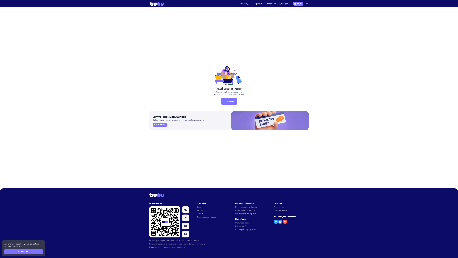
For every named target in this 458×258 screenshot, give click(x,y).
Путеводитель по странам (245, 214)
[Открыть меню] (307, 3)
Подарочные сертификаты (246, 207)
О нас (199, 207)
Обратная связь (280, 210)
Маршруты (258, 4)
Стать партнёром (242, 223)
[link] (160, 125)
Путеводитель (284, 4)
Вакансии (201, 210)
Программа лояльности (245, 210)
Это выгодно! (245, 4)
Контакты (200, 214)
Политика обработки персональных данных (167, 247)
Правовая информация (206, 217)
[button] (185, 209)
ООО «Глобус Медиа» (190, 240)
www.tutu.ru (189, 244)
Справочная (271, 4)
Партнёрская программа (245, 229)
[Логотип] (156, 3)
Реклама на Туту (241, 226)
